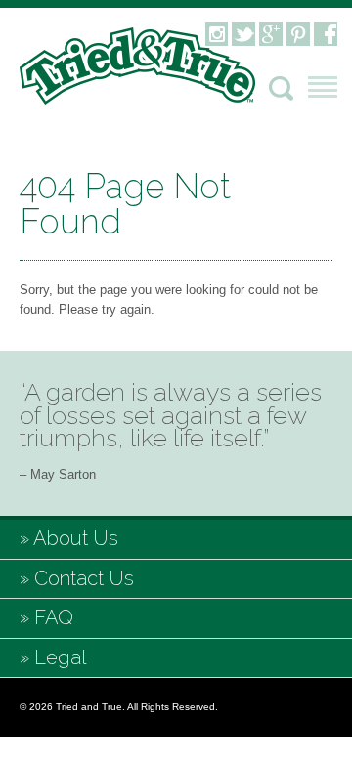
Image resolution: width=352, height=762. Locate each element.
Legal (60, 657)
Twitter (243, 34)
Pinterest (298, 34)
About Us (75, 538)
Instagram (216, 34)
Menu (322, 87)
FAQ (53, 617)
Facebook (325, 34)
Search (281, 88)
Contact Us (84, 578)
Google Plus (271, 34)
